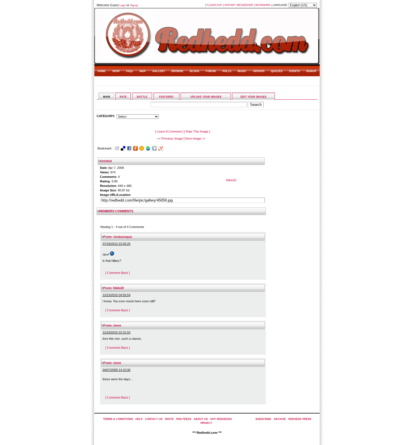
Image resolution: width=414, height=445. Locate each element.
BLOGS (194, 71)
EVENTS (294, 71)
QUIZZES (276, 71)
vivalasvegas (122, 236)
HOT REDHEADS (221, 419)
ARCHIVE (280, 419)
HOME (102, 71)
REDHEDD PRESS (299, 419)
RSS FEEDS (183, 419)
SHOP (116, 71)
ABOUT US (201, 419)
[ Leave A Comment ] (169, 131)
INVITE (169, 419)
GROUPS (258, 71)
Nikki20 (231, 180)
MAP (143, 71)
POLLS (226, 71)
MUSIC (242, 71)
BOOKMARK (262, 5)
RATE (123, 96)
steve (117, 325)
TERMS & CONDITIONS (118, 419)
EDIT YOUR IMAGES (253, 96)
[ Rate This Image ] (197, 131)
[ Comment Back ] (117, 272)
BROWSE (177, 71)
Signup (134, 5)
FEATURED (166, 96)
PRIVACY (206, 423)
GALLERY (158, 71)
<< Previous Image (170, 138)
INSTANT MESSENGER (238, 5)
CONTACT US (154, 419)
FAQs (129, 71)
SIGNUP (311, 71)
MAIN (106, 96)
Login (122, 5)
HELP (139, 419)
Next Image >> (195, 138)
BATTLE (142, 96)
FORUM (211, 71)
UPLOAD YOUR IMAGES (205, 96)
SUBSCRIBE (263, 419)
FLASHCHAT (214, 5)
